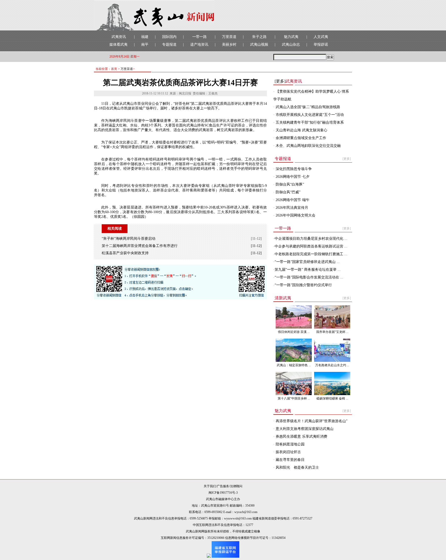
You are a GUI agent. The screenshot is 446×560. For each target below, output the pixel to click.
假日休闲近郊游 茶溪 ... (294, 332)
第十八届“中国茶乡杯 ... (294, 398)
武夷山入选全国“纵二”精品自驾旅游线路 (307, 107)
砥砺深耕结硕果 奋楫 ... (332, 398)
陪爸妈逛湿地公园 (290, 444)
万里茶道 (229, 37)
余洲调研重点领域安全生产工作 (300, 138)
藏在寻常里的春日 (290, 460)
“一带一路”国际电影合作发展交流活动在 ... (309, 277)
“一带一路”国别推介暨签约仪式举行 (303, 285)
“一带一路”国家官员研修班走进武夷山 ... (307, 262)
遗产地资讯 (199, 44)
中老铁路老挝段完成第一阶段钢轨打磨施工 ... (311, 254)
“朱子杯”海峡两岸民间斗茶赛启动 (128, 239)
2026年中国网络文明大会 (295, 215)
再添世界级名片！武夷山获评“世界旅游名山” (311, 421)
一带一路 (199, 37)
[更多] (280, 81)
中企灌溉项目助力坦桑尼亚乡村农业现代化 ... (311, 239)
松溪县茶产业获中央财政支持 (125, 253)
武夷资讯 (119, 37)
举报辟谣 (321, 44)
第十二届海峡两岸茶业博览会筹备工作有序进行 (140, 246)
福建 (144, 37)
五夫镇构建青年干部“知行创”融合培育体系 (309, 122)
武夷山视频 (259, 44)
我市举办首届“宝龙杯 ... (332, 332)
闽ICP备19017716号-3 (223, 492)
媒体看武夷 (118, 44)
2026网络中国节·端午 (292, 200)
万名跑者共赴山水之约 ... (332, 365)
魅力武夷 (291, 37)
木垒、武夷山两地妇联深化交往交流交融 (308, 146)
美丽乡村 (229, 44)
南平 (144, 44)
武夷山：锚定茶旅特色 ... (294, 365)
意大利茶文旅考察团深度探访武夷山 (304, 429)
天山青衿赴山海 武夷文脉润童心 (301, 130)
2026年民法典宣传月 (291, 208)
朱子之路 (259, 37)
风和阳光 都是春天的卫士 (297, 467)
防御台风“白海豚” (289, 184)
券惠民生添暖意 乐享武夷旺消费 (301, 436)
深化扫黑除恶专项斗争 (293, 169)
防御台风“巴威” (287, 192)
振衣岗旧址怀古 (288, 452)
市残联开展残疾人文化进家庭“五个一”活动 (309, 115)
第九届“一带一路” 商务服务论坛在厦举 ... (308, 269)
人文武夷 (321, 37)
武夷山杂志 (291, 44)
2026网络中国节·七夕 (292, 177)
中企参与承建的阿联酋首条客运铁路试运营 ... (311, 246)
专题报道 (169, 44)
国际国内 (169, 37)
